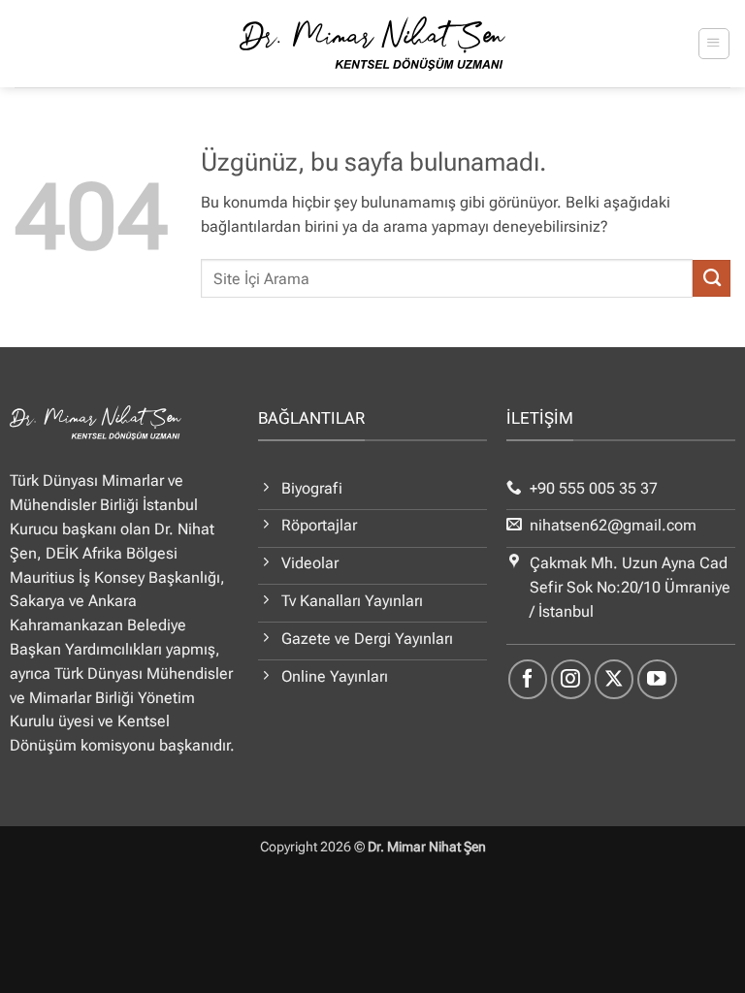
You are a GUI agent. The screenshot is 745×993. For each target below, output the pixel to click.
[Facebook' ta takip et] (528, 679)
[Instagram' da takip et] (571, 679)
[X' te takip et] (614, 679)
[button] (713, 43)
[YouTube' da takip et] (657, 679)
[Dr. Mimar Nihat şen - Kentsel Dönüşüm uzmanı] (373, 43)
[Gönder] (711, 278)
